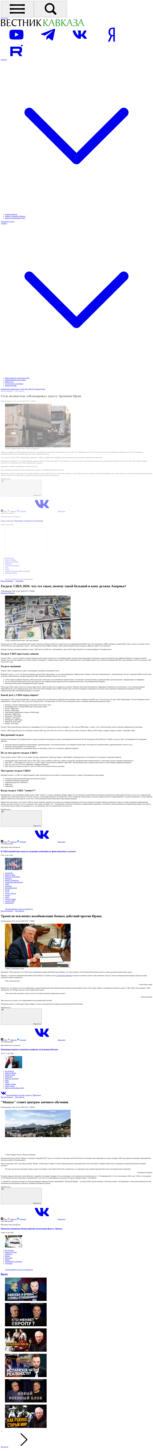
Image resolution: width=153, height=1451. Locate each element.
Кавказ (7, 1256)
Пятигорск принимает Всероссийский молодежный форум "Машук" (32, 1229)
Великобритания (11, 888)
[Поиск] (50, 9)
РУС (2, 18)
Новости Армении (11, 562)
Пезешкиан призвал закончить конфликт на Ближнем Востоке (29, 1049)
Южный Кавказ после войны (15, 380)
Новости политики (12, 1078)
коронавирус (9, 903)
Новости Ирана (10, 560)
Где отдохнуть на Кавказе (14, 384)
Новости (13, 511)
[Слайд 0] (1, 1431)
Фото (26, 389)
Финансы (8, 878)
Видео (31, 389)
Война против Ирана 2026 (14, 1088)
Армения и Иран (11, 573)
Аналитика (5, 221)
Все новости (19, 391)
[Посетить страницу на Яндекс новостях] (111, 42)
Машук (7, 1260)
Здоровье (37, 389)
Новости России (11, 1252)
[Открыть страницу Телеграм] (48, 42)
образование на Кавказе (13, 1261)
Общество (8, 563)
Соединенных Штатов (64, 975)
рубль (7, 897)
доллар (7, 895)
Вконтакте (61, 511)
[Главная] (42, 26)
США (7, 884)
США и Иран (10, 1086)
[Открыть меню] (17, 9)
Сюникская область (12, 565)
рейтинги (8, 886)
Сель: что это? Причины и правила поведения (22, 521)
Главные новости (11, 214)
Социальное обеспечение (14, 882)
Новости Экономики (12, 877)
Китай (7, 890)
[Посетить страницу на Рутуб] (16, 58)
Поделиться (37, 495)
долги (7, 891)
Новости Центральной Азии (15, 218)
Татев (7, 569)
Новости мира (10, 875)
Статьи (11, 221)
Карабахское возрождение (10, 389)
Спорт (22, 389)
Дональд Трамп (10, 899)
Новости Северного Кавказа (15, 216)
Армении (57, 457)
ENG (6, 18)
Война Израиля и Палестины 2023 (17, 378)
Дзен (5, 511)
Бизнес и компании (12, 880)
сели (6, 567)
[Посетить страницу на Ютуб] (16, 42)
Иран (7, 1080)
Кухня (43, 389)
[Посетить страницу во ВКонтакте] (80, 42)
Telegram (22, 511)
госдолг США (10, 901)
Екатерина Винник (7, 593)
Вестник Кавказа (7, 391)
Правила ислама (11, 385)
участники (8, 1263)
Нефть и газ (9, 382)
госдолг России (10, 893)
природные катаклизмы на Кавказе (17, 571)
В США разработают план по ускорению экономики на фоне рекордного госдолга (38, 851)
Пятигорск (9, 1258)
